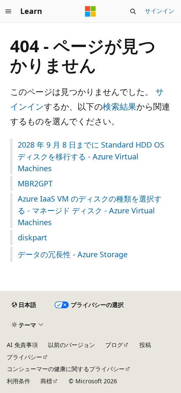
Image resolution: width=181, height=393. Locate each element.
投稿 (145, 345)
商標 (46, 381)
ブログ (114, 345)
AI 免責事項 (22, 345)
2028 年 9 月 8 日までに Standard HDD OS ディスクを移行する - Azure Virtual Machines (91, 156)
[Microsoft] (90, 11)
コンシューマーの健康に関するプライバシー (66, 369)
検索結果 (119, 106)
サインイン (159, 11)
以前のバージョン (71, 345)
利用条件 (18, 381)
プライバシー (24, 357)
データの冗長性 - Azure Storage (73, 254)
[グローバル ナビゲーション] (8, 11)
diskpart (32, 237)
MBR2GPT (35, 183)
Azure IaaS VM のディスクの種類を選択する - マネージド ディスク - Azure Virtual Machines (90, 210)
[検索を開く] (133, 11)
